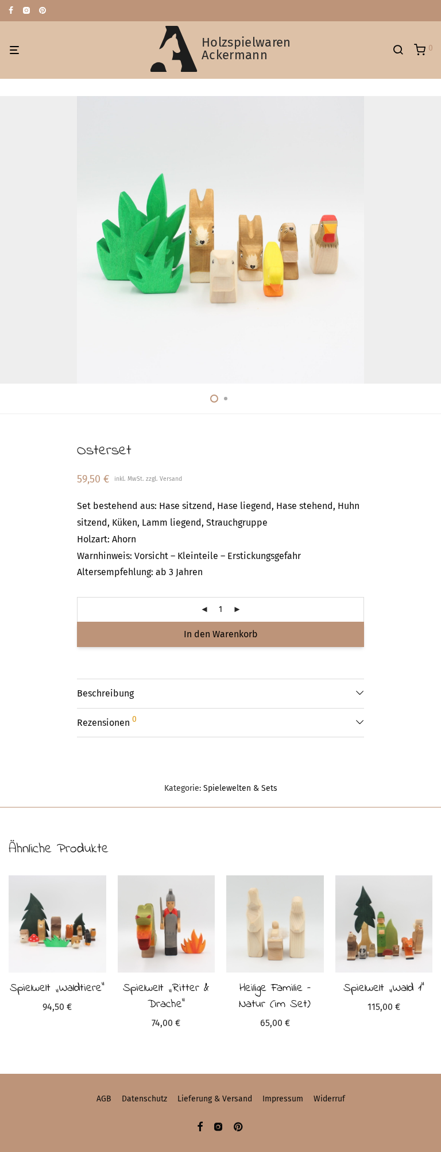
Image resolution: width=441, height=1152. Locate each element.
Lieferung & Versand (214, 1099)
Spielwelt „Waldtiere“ (57, 988)
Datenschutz (144, 1099)
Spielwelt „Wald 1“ (383, 988)
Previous (11, 240)
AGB (103, 1099)
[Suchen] (402, 50)
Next (430, 240)
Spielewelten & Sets (240, 788)
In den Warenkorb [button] (57, 1008)
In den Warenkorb (221, 634)
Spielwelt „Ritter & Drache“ (166, 996)
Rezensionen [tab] (107, 721)
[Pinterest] (43, 10)
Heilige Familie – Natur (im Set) (275, 996)
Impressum (282, 1099)
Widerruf (329, 1099)
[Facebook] (11, 10)
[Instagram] (26, 10)
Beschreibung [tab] (105, 693)
